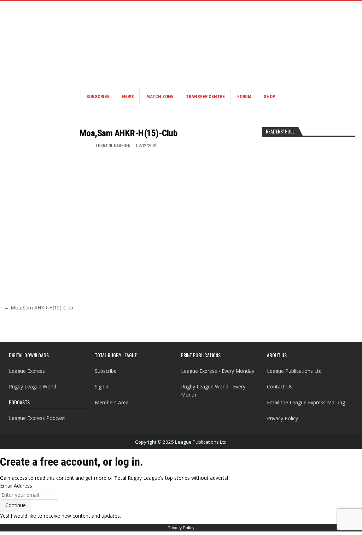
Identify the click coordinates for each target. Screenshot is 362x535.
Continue (15, 505)
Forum (244, 96)
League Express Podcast (37, 418)
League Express (27, 371)
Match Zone (160, 96)
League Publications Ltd (294, 371)
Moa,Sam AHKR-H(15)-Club (128, 133)
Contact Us (279, 386)
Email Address (16, 485)
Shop (269, 96)
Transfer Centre (205, 96)
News (128, 96)
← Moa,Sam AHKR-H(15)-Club (38, 307)
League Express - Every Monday (217, 371)
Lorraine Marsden (113, 145)
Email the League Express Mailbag (306, 402)
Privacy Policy (282, 418)
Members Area (112, 402)
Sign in (102, 386)
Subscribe (98, 96)
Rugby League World (32, 386)
